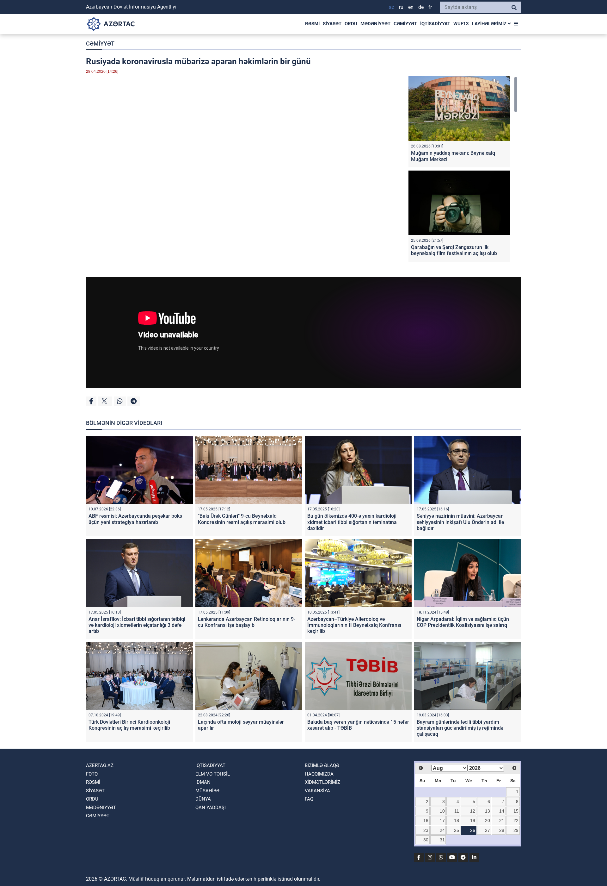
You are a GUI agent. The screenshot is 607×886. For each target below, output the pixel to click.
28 (501, 830)
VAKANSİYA (317, 791)
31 (442, 839)
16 (425, 820)
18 (456, 820)
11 (456, 811)
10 (442, 811)
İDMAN (203, 782)
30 (425, 839)
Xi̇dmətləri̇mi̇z (322, 782)
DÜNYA (203, 799)
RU (401, 7)
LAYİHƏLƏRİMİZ (490, 24)
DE (421, 7)
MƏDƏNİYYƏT (375, 24)
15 (515, 811)
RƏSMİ (312, 24)
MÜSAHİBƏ (207, 791)
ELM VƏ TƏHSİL (212, 774)
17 (442, 820)
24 (442, 830)
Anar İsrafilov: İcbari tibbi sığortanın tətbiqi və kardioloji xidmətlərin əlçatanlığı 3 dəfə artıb (137, 625)
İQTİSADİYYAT (435, 24)
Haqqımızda (319, 774)
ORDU (351, 24)
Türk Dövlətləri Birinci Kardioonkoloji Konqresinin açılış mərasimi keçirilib (129, 725)
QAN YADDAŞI (210, 807)
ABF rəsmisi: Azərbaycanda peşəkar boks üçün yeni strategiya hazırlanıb (135, 519)
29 (515, 830)
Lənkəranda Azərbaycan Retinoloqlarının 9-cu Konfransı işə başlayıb (246, 622)
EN (411, 7)
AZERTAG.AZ (99, 765)
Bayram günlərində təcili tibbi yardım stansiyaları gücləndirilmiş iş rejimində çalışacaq (460, 728)
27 (487, 830)
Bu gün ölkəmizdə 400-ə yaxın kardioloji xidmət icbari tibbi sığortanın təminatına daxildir (352, 522)
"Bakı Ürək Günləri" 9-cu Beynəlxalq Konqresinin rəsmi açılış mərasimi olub (241, 519)
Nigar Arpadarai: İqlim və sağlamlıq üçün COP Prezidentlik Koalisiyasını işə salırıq (463, 622)
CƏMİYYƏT (405, 24)
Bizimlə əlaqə (322, 765)
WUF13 (461, 24)
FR (430, 7)
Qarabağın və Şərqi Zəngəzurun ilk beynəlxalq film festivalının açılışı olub (454, 250)
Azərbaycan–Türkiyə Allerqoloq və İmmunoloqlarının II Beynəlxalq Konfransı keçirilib (354, 625)
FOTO (92, 774)
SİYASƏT (332, 24)
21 (501, 820)
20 (487, 820)
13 (487, 811)
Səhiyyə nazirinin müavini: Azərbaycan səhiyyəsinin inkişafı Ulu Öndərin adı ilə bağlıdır (460, 522)
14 (501, 811)
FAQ (309, 799)
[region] (462, 170)
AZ (391, 7)
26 (472, 830)
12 (472, 811)
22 (515, 820)
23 (425, 830)
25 (456, 830)
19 (472, 820)
